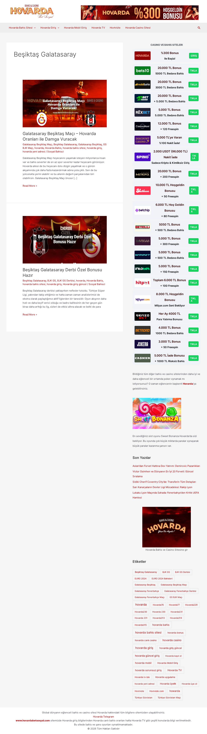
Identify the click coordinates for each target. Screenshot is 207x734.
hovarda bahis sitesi (74, 147)
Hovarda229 (191, 604)
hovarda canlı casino (146, 640)
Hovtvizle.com (156, 691)
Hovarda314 (176, 618)
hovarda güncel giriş (147, 655)
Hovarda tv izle (142, 677)
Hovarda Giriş (48, 27)
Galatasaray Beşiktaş (90, 144)
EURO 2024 (140, 578)
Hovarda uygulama (165, 677)
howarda (174, 690)
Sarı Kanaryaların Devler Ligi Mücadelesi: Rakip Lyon (162, 487)
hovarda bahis (160, 624)
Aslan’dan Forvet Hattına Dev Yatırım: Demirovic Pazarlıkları (166, 465)
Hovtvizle (115, 27)
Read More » (30, 186)
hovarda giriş (94, 147)
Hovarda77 (174, 604)
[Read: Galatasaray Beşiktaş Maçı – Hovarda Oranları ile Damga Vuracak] (65, 103)
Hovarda (188, 383)
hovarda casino (172, 640)
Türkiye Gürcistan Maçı (169, 697)
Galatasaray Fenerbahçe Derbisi (180, 591)
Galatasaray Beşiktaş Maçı (37, 144)
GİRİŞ (194, 55)
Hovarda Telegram (103, 716)
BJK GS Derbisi (66, 280)
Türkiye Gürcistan (143, 697)
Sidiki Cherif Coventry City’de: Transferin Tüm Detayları (164, 481)
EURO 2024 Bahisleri (162, 578)
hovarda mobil (143, 662)
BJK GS (51, 280)
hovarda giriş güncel (170, 648)
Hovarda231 (177, 611)
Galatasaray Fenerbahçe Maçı (149, 597)
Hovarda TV (98, 27)
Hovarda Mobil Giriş (75, 27)
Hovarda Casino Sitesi (138, 27)
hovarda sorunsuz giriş (148, 670)
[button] (34, 28)
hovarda (39, 147)
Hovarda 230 (158, 611)
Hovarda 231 (141, 618)
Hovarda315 (141, 625)
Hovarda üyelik (168, 683)
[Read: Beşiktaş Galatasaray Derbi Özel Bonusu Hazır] (65, 239)
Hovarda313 (159, 618)
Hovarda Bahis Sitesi (21, 27)
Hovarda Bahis (53, 147)
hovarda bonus (175, 632)
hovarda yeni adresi (34, 151)
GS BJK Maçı (176, 597)
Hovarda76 (158, 604)
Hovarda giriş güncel (75, 284)
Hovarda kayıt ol (173, 656)
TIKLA (193, 70)
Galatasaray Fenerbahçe (147, 591)
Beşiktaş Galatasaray (65, 144)
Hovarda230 (141, 611)
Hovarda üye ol (189, 683)
